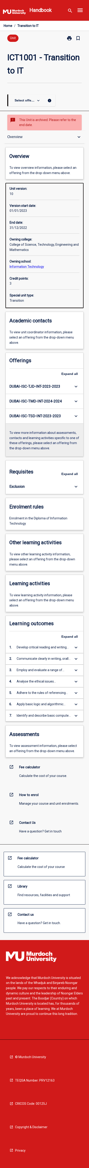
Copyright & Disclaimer (31, 1127)
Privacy (20, 1150)
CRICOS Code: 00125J (31, 1103)
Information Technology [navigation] (27, 266)
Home (8, 26)
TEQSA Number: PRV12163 (35, 1080)
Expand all (69, 374)
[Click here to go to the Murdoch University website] (14, 13)
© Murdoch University (30, 1057)
